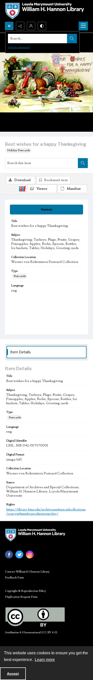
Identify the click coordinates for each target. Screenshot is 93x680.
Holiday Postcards (18, 150)
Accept (13, 674)
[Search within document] (83, 163)
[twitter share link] (19, 554)
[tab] (46, 209)
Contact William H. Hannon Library (27, 572)
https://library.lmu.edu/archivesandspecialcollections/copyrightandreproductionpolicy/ (46, 511)
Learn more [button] (45, 660)
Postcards (20, 276)
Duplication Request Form (21, 597)
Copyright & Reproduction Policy (25, 591)
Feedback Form (14, 577)
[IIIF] (22, 188)
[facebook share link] (9, 554)
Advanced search (19, 47)
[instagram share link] (30, 554)
